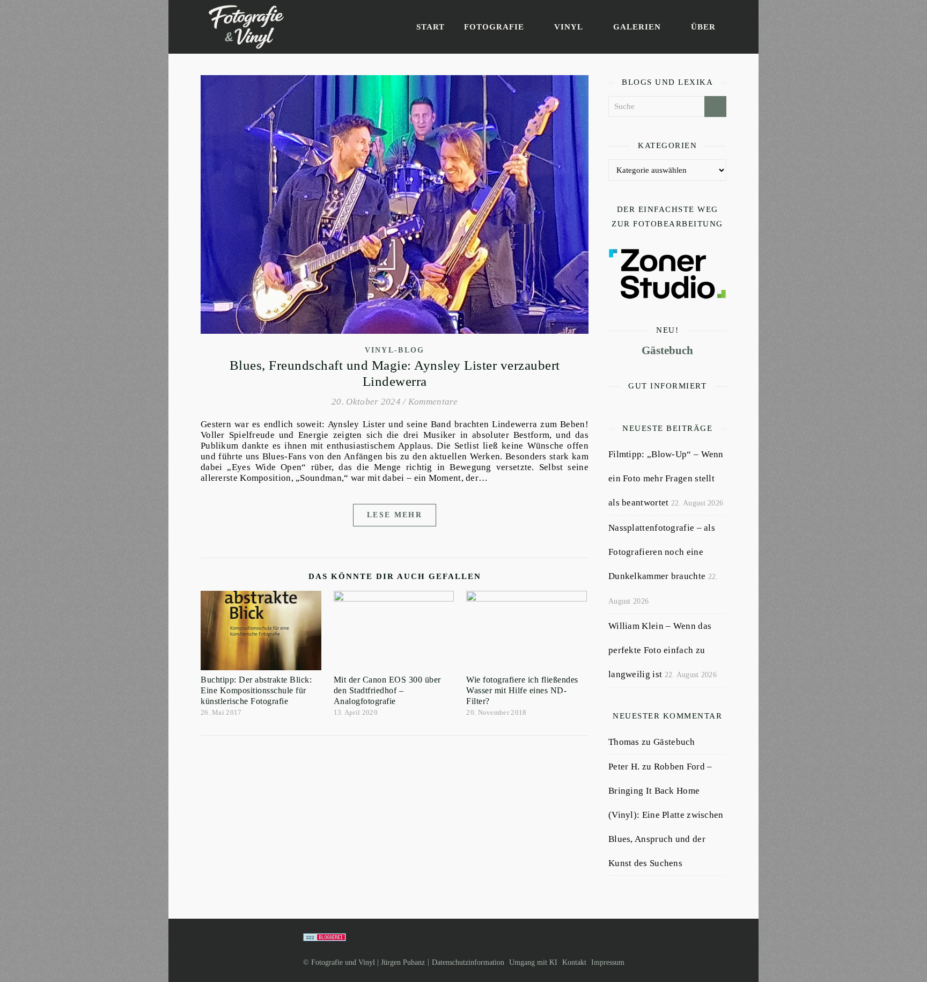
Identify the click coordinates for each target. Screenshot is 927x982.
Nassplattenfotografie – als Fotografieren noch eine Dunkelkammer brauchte (661, 552)
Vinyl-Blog (395, 350)
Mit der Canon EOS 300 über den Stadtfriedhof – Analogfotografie (387, 690)
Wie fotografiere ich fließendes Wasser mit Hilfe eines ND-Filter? (522, 690)
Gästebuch (667, 350)
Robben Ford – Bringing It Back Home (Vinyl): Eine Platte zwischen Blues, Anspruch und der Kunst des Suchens (666, 814)
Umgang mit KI (533, 962)
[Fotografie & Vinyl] (246, 27)
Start (430, 27)
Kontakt (574, 962)
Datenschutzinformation (468, 962)
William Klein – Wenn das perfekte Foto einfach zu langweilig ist (659, 650)
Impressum (607, 962)
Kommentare (433, 402)
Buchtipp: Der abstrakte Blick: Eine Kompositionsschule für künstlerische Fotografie (256, 690)
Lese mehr (394, 515)
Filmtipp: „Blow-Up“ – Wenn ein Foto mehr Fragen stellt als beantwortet (666, 478)
